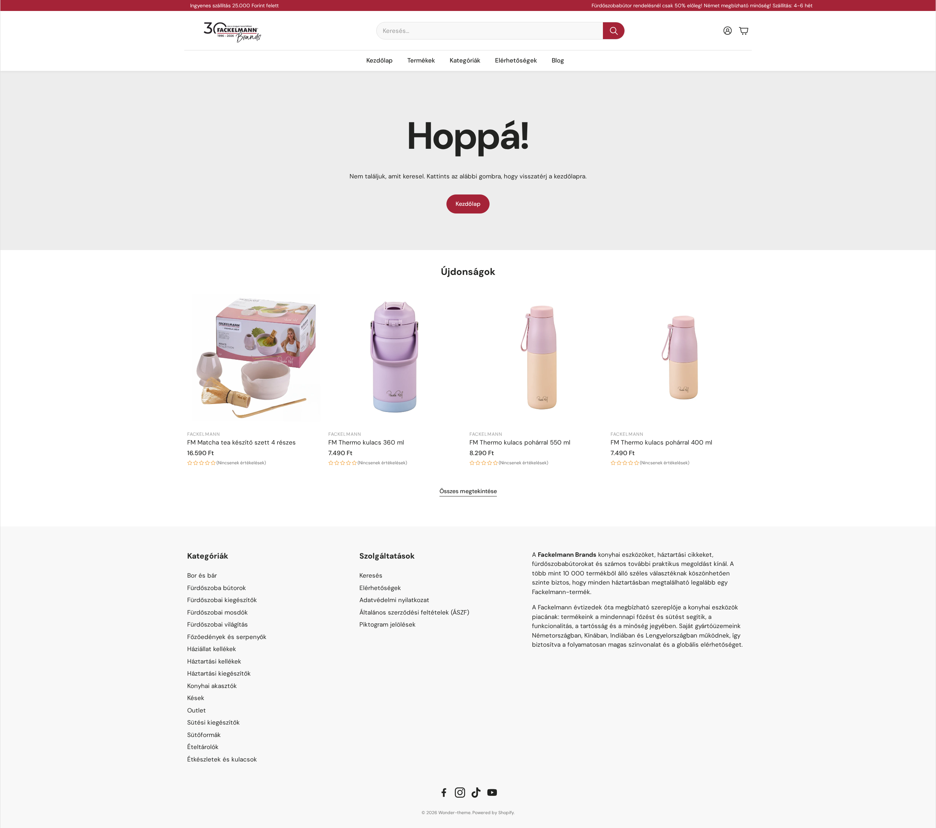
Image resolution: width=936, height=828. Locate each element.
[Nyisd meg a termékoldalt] (256, 357)
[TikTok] (476, 792)
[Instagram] (460, 792)
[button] (500, 30)
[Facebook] (444, 792)
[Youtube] (492, 792)
